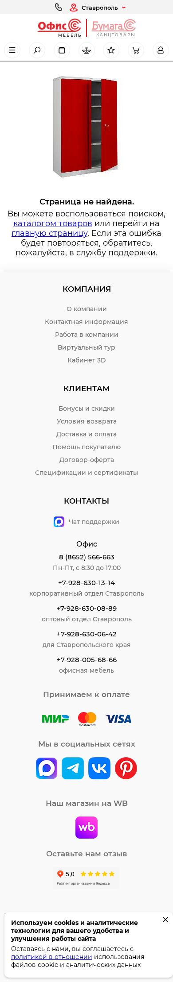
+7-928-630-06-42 (87, 634)
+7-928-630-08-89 (86, 608)
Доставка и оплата (86, 434)
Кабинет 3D (86, 360)
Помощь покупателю (86, 447)
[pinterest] (126, 769)
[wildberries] (86, 828)
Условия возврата (87, 421)
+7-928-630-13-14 (86, 582)
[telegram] (73, 769)
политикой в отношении (51, 957)
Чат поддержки (94, 522)
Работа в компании (86, 335)
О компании (87, 309)
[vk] (46, 769)
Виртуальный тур (86, 347)
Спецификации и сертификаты (86, 473)
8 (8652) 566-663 (86, 557)
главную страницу (49, 233)
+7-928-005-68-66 (87, 659)
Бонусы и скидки (87, 408)
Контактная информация (86, 322)
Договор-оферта (86, 460)
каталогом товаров (52, 223)
